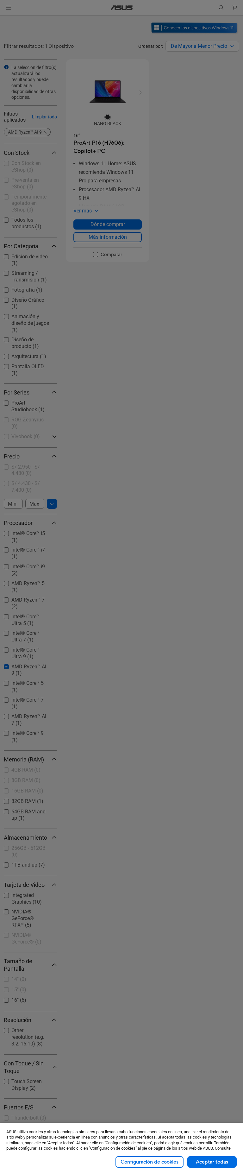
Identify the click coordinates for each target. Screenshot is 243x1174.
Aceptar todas (212, 1162)
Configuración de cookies (149, 1162)
